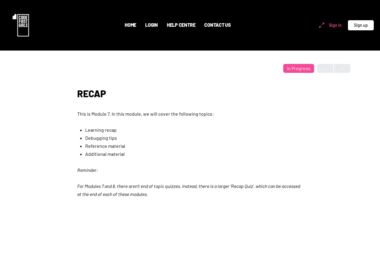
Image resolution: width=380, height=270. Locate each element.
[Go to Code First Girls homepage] (21, 24)
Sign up (361, 25)
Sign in (335, 25)
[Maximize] (320, 25)
